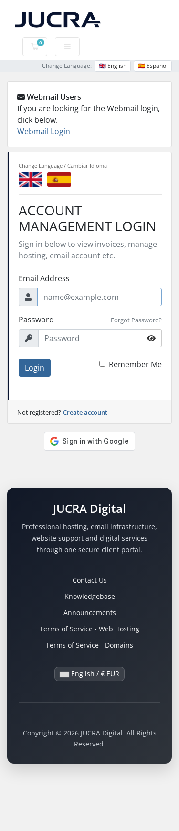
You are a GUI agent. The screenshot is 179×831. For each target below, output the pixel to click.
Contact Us (90, 580)
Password (36, 319)
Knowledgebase (89, 596)
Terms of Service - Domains (89, 645)
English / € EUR (94, 673)
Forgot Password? (136, 320)
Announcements (89, 612)
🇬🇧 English (112, 66)
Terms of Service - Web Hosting (89, 628)
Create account (85, 412)
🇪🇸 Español (153, 66)
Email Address (44, 278)
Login (34, 367)
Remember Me (135, 364)
